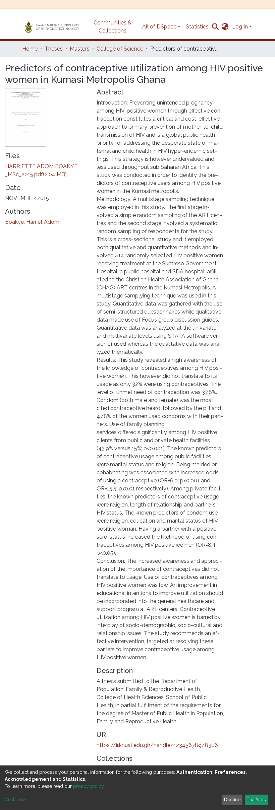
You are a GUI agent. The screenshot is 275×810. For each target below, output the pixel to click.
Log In (240, 26)
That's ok (256, 799)
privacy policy (88, 786)
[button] (225, 27)
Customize (16, 799)
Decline (232, 799)
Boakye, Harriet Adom (32, 222)
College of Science (120, 49)
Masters (80, 49)
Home (30, 49)
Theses (54, 49)
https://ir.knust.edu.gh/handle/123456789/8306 (157, 745)
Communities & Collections (112, 26)
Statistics (197, 26)
